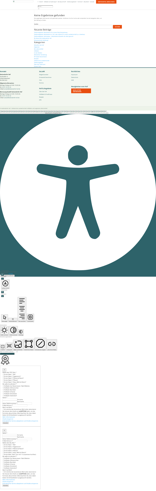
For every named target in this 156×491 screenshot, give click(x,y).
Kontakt (92, 2)
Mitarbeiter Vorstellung (40, 55)
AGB (72, 80)
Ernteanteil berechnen (106, 2)
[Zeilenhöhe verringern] (2, 296)
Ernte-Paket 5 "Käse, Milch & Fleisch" (15, 382)
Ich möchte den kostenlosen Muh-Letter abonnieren (20, 409)
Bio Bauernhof (61, 2)
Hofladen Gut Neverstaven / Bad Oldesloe (17, 386)
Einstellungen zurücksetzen (7, 353)
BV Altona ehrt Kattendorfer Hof (42, 38)
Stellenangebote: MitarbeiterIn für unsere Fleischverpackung (50, 32)
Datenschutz (74, 77)
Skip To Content (4, 351)
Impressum (74, 74)
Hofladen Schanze (9, 392)
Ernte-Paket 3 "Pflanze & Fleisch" (14, 378)
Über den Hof (43, 91)
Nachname (20, 401)
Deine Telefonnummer (10, 403)
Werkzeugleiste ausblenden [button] (7, 275)
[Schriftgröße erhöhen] (2, 275)
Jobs (40, 100)
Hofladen (36, 51)
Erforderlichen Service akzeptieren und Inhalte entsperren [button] (20, 421)
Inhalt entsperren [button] (8, 419)
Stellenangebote (71, 2)
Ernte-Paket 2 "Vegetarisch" (12, 376)
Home (40, 2)
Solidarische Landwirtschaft (41, 60)
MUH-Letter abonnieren (77, 90)
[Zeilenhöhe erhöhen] (2, 292)
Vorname (20, 399)
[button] (107, 113)
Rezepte (36, 58)
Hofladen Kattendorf (10, 396)
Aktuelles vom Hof (39, 45)
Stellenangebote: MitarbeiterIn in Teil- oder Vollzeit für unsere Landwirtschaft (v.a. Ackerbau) (59, 34)
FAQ (40, 80)
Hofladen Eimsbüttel (10, 394)
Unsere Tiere (37, 66)
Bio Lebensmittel (38, 49)
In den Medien (38, 53)
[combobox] (53, 112)
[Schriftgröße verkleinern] (2, 279)
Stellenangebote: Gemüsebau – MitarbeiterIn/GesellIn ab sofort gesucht (53, 36)
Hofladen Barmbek (10, 390)
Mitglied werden (43, 74)
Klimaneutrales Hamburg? (41, 40)
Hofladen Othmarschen (11, 388)
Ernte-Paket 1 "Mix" (10, 374)
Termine (79, 2)
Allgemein (37, 47)
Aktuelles (86, 2)
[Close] (4, 370)
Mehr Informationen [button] (9, 417)
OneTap (11, 273)
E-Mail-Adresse (8, 405)
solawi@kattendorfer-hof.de (11, 97)
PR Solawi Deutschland (40, 56)
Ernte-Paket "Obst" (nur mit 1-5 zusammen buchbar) (20, 454)
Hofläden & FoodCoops (50, 2)
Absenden (5, 423)
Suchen (36, 24)
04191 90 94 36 (6, 87)
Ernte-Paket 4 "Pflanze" (11, 380)
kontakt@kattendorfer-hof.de (12, 89)
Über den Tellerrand (39, 64)
